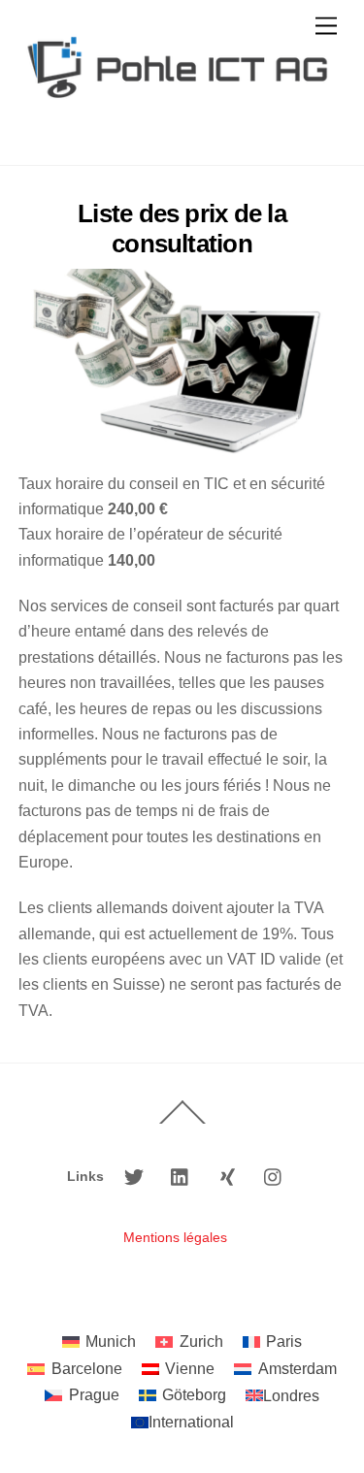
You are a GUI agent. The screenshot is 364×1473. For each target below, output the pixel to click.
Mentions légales (175, 1237)
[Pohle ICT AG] (177, 130)
